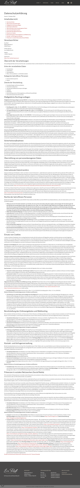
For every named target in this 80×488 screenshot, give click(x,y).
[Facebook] (68, 2)
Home (37, 2)
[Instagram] (71, 2)
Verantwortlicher (10, 22)
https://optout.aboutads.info (51, 286)
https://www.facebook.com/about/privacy (27, 443)
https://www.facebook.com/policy (51, 424)
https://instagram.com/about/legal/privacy (16, 418)
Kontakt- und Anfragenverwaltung (14, 36)
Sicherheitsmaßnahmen (12, 26)
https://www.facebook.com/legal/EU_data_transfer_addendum (33, 444)
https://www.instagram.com (51, 416)
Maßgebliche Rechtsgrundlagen (14, 25)
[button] (2, 485)
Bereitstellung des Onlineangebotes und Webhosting (19, 34)
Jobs (62, 2)
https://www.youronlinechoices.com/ (12, 288)
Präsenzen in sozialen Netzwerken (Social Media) (18, 37)
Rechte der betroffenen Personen (14, 31)
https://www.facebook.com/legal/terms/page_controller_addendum (22, 433)
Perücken (45, 2)
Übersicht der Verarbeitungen (13, 23)
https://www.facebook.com (66, 441)
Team (52, 2)
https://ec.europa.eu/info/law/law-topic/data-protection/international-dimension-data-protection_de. (37, 185)
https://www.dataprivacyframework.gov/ (13, 192)
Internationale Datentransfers (13, 29)
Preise (57, 2)
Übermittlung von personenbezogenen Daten (17, 28)
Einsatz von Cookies (11, 33)
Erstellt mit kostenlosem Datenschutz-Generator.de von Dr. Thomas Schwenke (22, 454)
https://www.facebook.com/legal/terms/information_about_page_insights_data (29, 440)
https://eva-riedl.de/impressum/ (11, 58)
